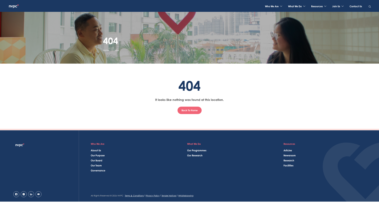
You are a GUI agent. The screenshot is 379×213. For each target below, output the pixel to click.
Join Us (336, 6)
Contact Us (356, 6)
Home (106, 50)
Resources (317, 6)
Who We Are (272, 6)
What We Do (295, 6)
